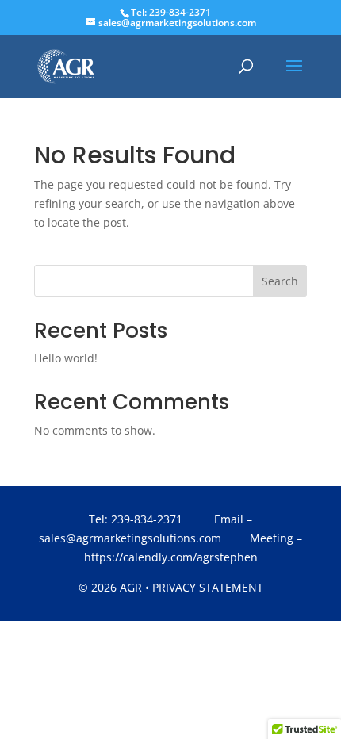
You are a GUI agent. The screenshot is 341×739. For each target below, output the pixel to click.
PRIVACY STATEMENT (207, 587)
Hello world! (66, 358)
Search (280, 281)
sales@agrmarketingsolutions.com (130, 538)
